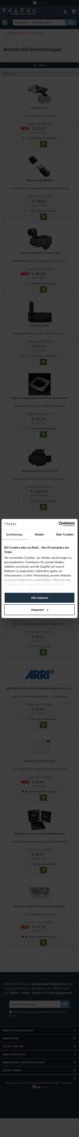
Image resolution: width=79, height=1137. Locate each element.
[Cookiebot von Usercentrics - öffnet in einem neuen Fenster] (59, 524)
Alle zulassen (39, 597)
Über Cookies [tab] (65, 534)
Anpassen (37, 609)
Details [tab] (39, 534)
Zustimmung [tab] (14, 534)
